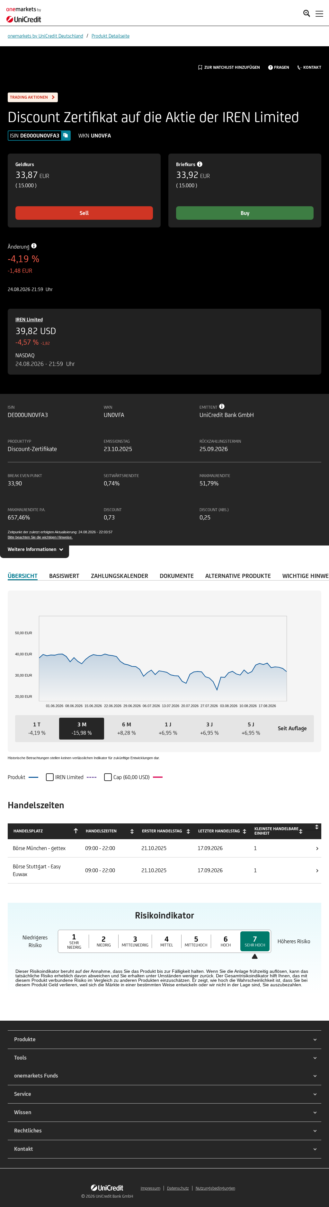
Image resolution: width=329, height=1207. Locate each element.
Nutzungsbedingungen (215, 1188)
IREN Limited (29, 319)
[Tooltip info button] (222, 406)
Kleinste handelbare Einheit (276, 831)
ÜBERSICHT (23, 575)
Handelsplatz (28, 831)
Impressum (150, 1188)
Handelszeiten (101, 831)
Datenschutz (178, 1188)
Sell (84, 213)
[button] (37, 729)
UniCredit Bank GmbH (114, 1196)
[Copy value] (65, 135)
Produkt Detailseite (110, 36)
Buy (245, 213)
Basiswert (64, 575)
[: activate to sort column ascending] (313, 826)
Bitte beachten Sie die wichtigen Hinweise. (40, 537)
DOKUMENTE (177, 575)
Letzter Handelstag (219, 831)
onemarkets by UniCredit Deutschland (45, 36)
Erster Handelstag (162, 831)
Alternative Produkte (238, 575)
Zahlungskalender (119, 575)
